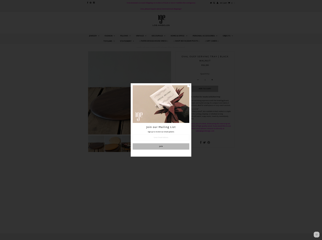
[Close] (189, 85)
